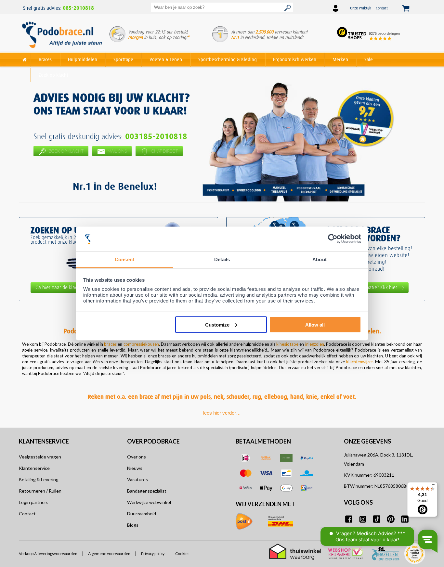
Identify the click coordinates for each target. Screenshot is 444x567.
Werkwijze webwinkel (149, 502)
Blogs (132, 525)
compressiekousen (141, 344)
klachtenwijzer (359, 361)
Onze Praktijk (360, 8)
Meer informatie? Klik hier (370, 287)
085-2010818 (78, 8)
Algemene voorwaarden (109, 553)
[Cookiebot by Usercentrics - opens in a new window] (332, 239)
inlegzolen (314, 344)
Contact (382, 8)
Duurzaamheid (141, 513)
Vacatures (137, 479)
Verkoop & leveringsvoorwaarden (48, 553)
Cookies (182, 553)
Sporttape (123, 59)
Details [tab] (222, 259)
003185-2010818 (156, 136)
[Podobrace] (25, 58)
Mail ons (117, 151)
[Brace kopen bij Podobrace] (62, 35)
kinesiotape (287, 344)
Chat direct (164, 151)
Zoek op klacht (53, 75)
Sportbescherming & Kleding (227, 59)
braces (110, 344)
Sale (368, 59)
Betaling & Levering (39, 479)
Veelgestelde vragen (40, 456)
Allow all (315, 324)
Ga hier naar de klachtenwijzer (67, 287)
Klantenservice (34, 468)
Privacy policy (152, 553)
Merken (340, 59)
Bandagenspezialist (146, 491)
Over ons (136, 456)
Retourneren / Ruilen (40, 491)
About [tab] (319, 259)
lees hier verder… (222, 413)
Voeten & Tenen (166, 59)
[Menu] (433, 486)
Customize (217, 324)
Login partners (33, 502)
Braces (45, 59)
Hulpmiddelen (82, 59)
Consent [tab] (124, 259)
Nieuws (134, 468)
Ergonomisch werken (294, 59)
